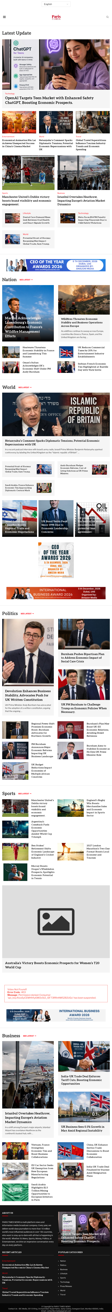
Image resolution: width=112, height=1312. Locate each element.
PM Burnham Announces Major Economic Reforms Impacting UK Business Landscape (42, 750)
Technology (65, 1282)
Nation (63, 1261)
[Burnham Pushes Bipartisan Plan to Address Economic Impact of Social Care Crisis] (84, 634)
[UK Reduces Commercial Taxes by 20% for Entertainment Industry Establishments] (66, 352)
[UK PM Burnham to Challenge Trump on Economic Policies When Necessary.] (84, 684)
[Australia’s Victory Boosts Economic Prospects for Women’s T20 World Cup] (56, 928)
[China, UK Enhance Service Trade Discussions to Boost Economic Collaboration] (70, 1151)
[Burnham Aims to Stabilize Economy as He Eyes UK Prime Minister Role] (70, 750)
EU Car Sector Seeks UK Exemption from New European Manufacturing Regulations (42, 1171)
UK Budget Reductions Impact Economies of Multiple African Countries (41, 770)
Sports (8, 793)
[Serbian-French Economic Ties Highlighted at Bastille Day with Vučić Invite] (66, 367)
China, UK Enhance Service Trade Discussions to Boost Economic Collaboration (98, 1151)
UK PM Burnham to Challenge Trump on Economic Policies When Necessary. (84, 708)
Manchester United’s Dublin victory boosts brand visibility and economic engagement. (26, 201)
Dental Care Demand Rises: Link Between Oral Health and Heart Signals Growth (36, 220)
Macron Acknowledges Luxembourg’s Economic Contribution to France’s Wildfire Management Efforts (23, 327)
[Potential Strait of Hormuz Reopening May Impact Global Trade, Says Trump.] (12, 239)
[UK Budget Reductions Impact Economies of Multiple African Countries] (15, 771)
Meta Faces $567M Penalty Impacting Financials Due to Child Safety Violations (92, 220)
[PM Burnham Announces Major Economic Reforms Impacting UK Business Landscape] (15, 750)
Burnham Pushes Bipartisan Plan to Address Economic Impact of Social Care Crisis (82, 658)
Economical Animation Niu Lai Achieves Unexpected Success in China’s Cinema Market (19, 143)
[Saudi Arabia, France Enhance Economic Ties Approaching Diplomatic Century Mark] (44, 488)
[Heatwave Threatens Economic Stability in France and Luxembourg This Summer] (11, 352)
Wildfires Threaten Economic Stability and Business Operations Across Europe (82, 323)
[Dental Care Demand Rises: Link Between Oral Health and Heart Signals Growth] (12, 218)
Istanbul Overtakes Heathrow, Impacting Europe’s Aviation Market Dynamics (81, 201)
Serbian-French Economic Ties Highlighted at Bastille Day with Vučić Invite (93, 367)
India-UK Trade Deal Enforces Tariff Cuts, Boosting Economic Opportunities (81, 1080)
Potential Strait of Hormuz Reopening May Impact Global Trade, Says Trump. (36, 241)
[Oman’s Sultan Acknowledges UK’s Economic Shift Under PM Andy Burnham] (11, 367)
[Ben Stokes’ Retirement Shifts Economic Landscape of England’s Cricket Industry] (15, 851)
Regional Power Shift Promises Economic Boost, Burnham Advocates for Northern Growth (43, 729)
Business (11, 1036)
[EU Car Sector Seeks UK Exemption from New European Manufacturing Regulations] (15, 1171)
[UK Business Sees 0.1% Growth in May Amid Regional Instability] (84, 1107)
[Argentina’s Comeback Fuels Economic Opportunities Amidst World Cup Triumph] (15, 829)
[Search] (107, 17)
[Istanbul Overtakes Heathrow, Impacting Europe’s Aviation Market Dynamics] (83, 172)
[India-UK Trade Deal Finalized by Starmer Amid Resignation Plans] (70, 1171)
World (62, 1290)
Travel (62, 1295)
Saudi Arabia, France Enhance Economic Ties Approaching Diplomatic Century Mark (19, 488)
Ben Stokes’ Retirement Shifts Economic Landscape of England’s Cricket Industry (42, 851)
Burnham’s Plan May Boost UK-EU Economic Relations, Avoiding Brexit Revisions (98, 729)
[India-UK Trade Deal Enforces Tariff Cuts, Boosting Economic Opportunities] (84, 1056)
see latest (25, 280)
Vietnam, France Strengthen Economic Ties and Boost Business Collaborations (41, 1151)
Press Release (66, 1286)
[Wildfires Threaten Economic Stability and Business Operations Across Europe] (84, 300)
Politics (63, 1265)
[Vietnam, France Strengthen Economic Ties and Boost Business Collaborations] (15, 1151)
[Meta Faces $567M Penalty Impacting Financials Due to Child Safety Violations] (67, 218)
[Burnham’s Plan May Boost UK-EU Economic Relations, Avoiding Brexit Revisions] (70, 730)
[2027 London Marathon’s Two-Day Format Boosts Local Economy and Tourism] (70, 851)
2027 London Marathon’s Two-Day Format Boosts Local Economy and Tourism (98, 851)
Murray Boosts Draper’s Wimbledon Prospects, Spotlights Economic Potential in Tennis (42, 872)
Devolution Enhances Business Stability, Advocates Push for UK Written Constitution (28, 695)
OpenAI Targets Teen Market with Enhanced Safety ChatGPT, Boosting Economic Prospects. (83, 1238)
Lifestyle (63, 1274)
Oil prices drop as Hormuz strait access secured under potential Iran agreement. (91, 525)
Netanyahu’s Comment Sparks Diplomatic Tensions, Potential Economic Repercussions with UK (27, 1280)
